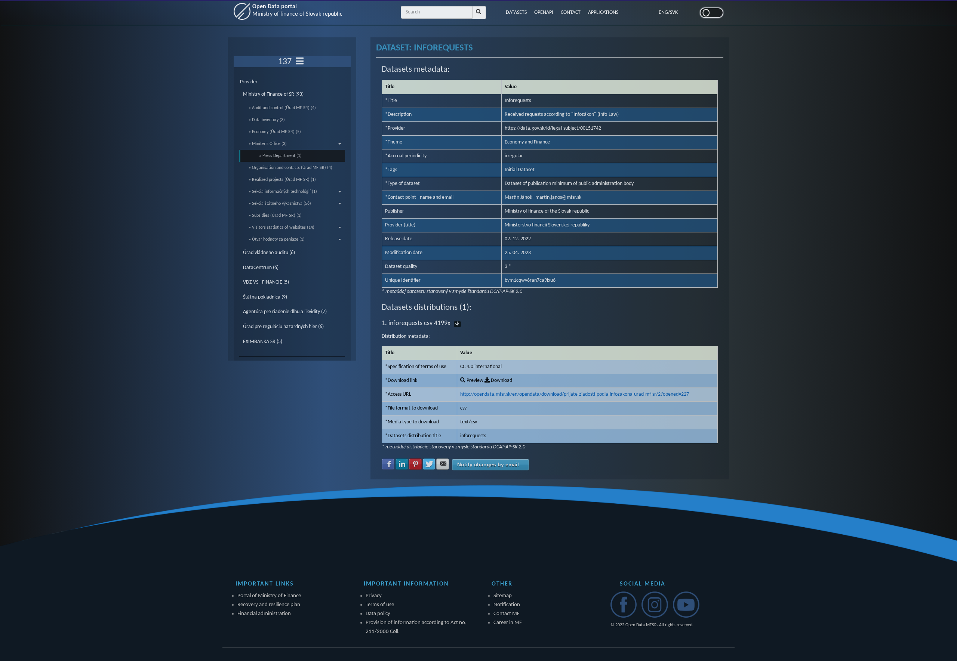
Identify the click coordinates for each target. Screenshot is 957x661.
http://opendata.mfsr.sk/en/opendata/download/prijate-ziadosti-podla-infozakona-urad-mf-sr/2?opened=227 (574, 394)
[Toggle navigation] (299, 61)
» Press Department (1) (280, 156)
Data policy (378, 614)
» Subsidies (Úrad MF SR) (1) (275, 215)
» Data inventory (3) (267, 120)
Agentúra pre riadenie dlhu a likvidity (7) (285, 311)
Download (501, 380)
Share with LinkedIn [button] (402, 464)
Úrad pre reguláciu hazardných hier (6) (283, 326)
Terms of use (380, 605)
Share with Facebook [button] (388, 464)
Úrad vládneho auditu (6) (269, 252)
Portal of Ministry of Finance (269, 596)
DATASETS (516, 12)
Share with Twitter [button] (429, 464)
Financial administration (264, 614)
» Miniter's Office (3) (268, 144)
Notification (506, 605)
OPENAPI (543, 12)
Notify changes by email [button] (488, 464)
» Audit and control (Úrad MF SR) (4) (282, 108)
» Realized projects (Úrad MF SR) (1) (282, 179)
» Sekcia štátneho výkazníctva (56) (280, 203)
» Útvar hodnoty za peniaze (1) (277, 239)
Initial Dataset (520, 170)
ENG (663, 12)
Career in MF (507, 623)
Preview (474, 380)
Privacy (374, 596)
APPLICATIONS (603, 12)
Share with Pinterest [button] (415, 464)
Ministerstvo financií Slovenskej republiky (547, 225)
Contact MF (506, 614)
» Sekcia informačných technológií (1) (283, 191)
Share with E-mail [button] (442, 464)
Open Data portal (297, 10)
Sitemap (502, 596)
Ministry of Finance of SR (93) (273, 94)
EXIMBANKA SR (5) (262, 341)
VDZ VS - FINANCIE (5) (266, 282)
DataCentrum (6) (261, 267)
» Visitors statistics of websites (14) (281, 227)
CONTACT (571, 12)
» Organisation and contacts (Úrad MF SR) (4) (290, 168)
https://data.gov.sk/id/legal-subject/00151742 (553, 128)
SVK (674, 12)
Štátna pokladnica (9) (265, 297)
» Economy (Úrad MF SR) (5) (275, 132)
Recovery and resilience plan (268, 605)
